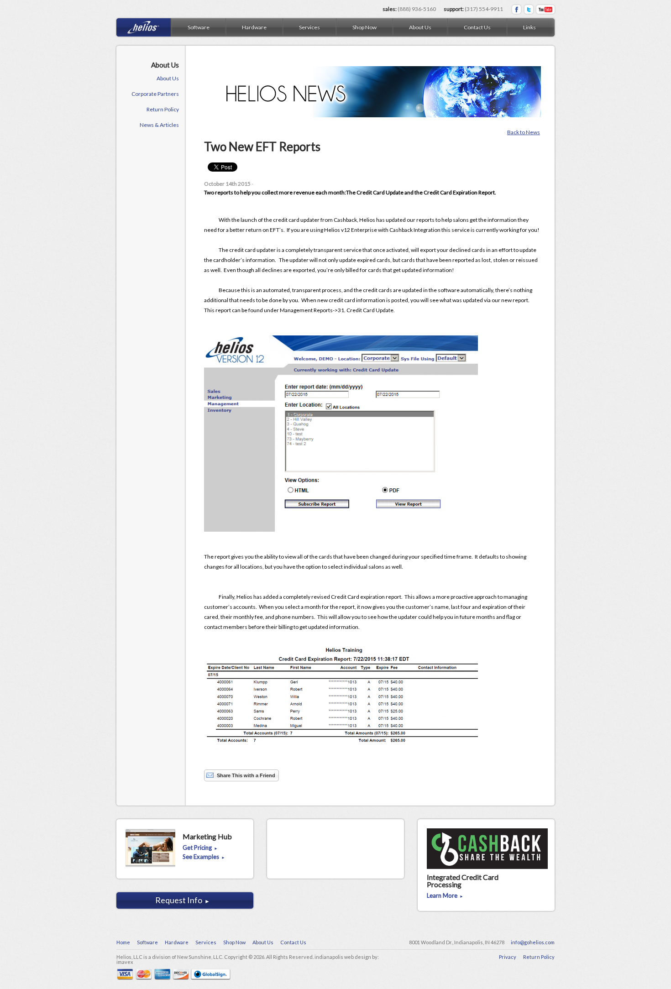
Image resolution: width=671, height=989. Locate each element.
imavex (124, 962)
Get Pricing (200, 848)
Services (309, 27)
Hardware (254, 27)
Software (199, 27)
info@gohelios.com (533, 942)
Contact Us (477, 27)
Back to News (523, 132)
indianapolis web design (343, 957)
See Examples (204, 857)
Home (123, 942)
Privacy (507, 957)
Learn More (445, 896)
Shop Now (364, 27)
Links (529, 27)
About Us (420, 27)
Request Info (182, 900)
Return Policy (539, 957)
